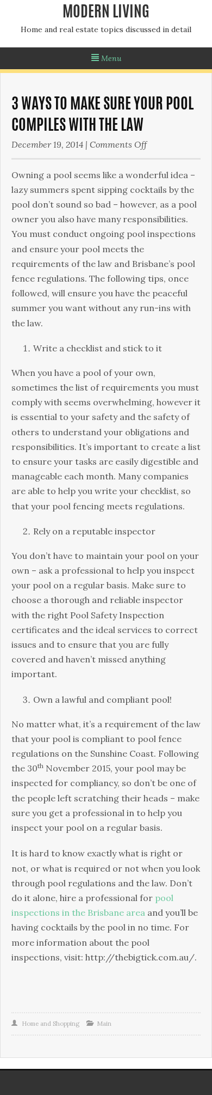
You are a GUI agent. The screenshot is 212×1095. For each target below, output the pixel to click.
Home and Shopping (50, 1023)
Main (104, 1023)
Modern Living (106, 13)
